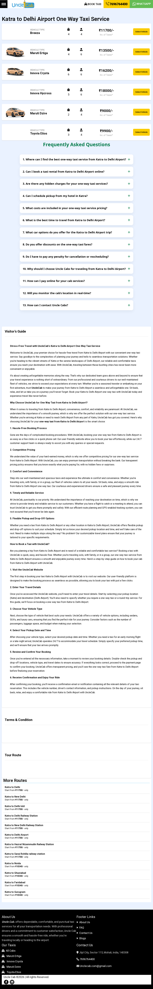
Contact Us (85, 932)
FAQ (81, 927)
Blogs (82, 938)
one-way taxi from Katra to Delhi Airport (61, 421)
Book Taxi (94, 4)
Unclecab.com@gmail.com (96, 966)
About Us (84, 922)
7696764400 (118, 4)
